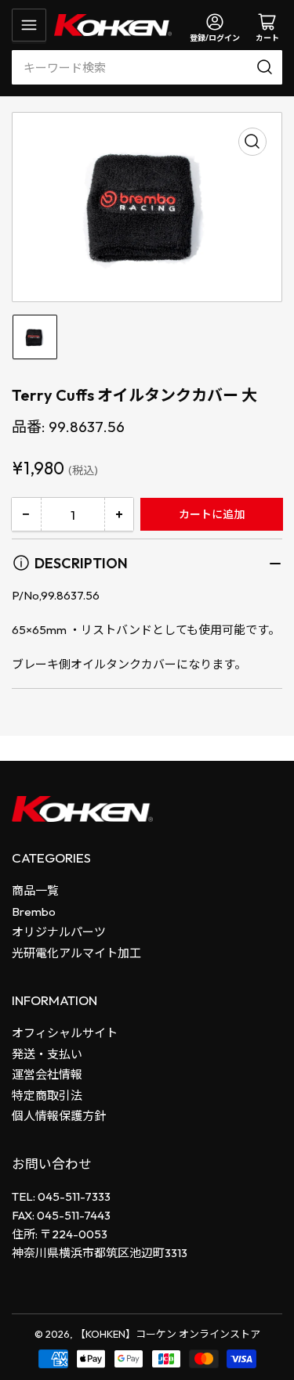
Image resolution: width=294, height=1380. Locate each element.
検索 (266, 67)
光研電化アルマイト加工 (76, 953)
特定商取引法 (47, 1095)
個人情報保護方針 (59, 1115)
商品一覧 (35, 890)
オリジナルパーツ (59, 931)
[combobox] (147, 67)
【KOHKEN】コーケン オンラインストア (167, 1334)
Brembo (34, 911)
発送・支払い (47, 1054)
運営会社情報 (47, 1074)
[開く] (29, 25)
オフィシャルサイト (65, 1032)
